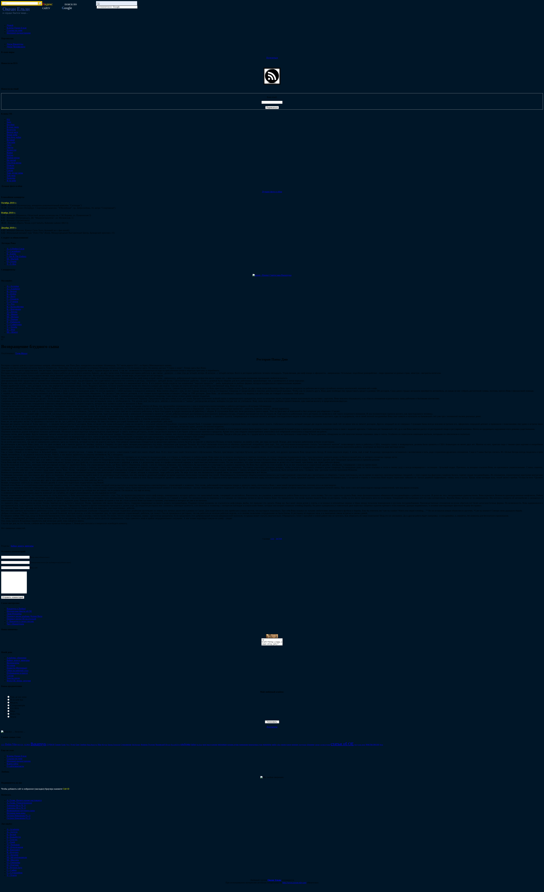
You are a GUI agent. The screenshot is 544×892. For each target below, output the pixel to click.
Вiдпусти (11, 129)
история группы (233, 744)
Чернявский (160, 744)
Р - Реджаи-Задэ (14, 867)
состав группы (325, 744)
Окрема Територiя (114, 744)
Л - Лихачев (12, 855)
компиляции (243, 745)
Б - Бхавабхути (14, 837)
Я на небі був (16, 700)
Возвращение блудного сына (21, 810)
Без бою (10, 124)
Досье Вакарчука (15, 44)
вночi (204, 744)
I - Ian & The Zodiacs (16, 256)
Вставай (11, 140)
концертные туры (255, 744)
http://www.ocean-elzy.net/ (294, 882)
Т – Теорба (12, 327)
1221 (3, 744)
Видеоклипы (13, 663)
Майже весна (13, 157)
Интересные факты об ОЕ (19, 611)
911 (8, 119)
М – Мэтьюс (13, 317)
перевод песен (286, 744)
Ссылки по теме (14, 30)
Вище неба (12, 135)
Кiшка (10, 152)
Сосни (10, 170)
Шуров (167, 744)
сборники (310, 745)
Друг (9, 145)
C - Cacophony (14, 251)
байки (193, 744)
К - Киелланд (13, 850)
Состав (10, 675)
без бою (199, 744)
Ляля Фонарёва (14, 614)
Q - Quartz (11, 261)
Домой (10, 25)
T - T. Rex (11, 264)
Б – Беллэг (12, 291)
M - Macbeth (12, 259)
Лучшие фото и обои (272, 191)
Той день (11, 175)
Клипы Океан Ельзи (16, 28)
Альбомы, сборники (16, 658)
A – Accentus (13, 286)
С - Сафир (12, 870)
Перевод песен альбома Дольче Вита (24, 616)
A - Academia (13, 829)
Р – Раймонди (13, 322)
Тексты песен (13, 678)
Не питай (11, 160)
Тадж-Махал (21, 353)
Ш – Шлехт (12, 332)
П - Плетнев (13, 865)
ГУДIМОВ (50, 745)
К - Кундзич (12, 852)
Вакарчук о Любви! (16, 608)
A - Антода (12, 832)
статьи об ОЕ (342, 743)
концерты (267, 744)
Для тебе (11, 142)
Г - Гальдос (12, 839)
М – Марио (12, 314)
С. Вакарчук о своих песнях (20, 621)
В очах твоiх (13, 127)
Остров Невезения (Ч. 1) (18, 815)
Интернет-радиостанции (19, 33)
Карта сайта (12, 763)
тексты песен (372, 744)
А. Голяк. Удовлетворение (19, 803)
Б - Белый (11, 834)
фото (381, 744)
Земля (13, 717)
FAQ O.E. (20, 744)
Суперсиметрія (17, 705)
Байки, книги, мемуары (22, 546)
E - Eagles (11, 254)
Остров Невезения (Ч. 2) (18, 818)
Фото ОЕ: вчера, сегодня (19, 680)
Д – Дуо (10, 304)
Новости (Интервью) (17, 668)
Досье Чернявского (16, 46)
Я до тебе (11, 180)
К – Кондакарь (14, 309)
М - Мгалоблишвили (17, 857)
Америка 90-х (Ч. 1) (16, 805)
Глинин (58, 744)
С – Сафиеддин (14, 324)
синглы (317, 744)
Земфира (83, 745)
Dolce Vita (15, 714)
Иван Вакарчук (92, 744)
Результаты (272, 727)
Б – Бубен (11, 294)
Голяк (63, 745)
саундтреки (302, 744)
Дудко (72, 745)
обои (278, 744)
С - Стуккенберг (15, 872)
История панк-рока (16, 813)
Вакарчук (38, 744)
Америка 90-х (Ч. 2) (16, 808)
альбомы (185, 744)
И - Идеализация (15, 847)
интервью (222, 744)
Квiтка (10, 155)
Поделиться (272, 57)
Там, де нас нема (15, 173)
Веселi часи (12, 132)
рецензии (295, 744)
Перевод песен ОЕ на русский (21, 619)
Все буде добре (14, 137)
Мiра (99, 745)
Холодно (11, 178)
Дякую (10, 147)
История (11, 665)
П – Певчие (12, 319)
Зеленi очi (11, 150)
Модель (14, 702)
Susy (9, 122)
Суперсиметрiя (126, 745)
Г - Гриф (11, 842)
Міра (12, 711)
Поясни (10, 165)
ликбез (274, 745)
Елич (78, 745)
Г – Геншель (13, 299)
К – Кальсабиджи (15, 306)
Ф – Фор (11, 329)
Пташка (10, 168)
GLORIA (14, 708)
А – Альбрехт (13, 289)
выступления (212, 744)
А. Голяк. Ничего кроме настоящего (24, 800)
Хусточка (151, 744)
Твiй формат (136, 744)
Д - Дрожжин (13, 844)
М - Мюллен (13, 860)
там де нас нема (359, 744)
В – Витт (11, 296)
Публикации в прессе (17, 673)
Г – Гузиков (12, 301)
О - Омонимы (13, 862)
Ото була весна (14, 163)
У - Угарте (12, 875)
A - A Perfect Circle (15, 248)
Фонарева (144, 744)
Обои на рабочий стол (17, 670)
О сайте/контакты (15, 766)
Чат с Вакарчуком (15, 624)
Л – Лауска (12, 312)
